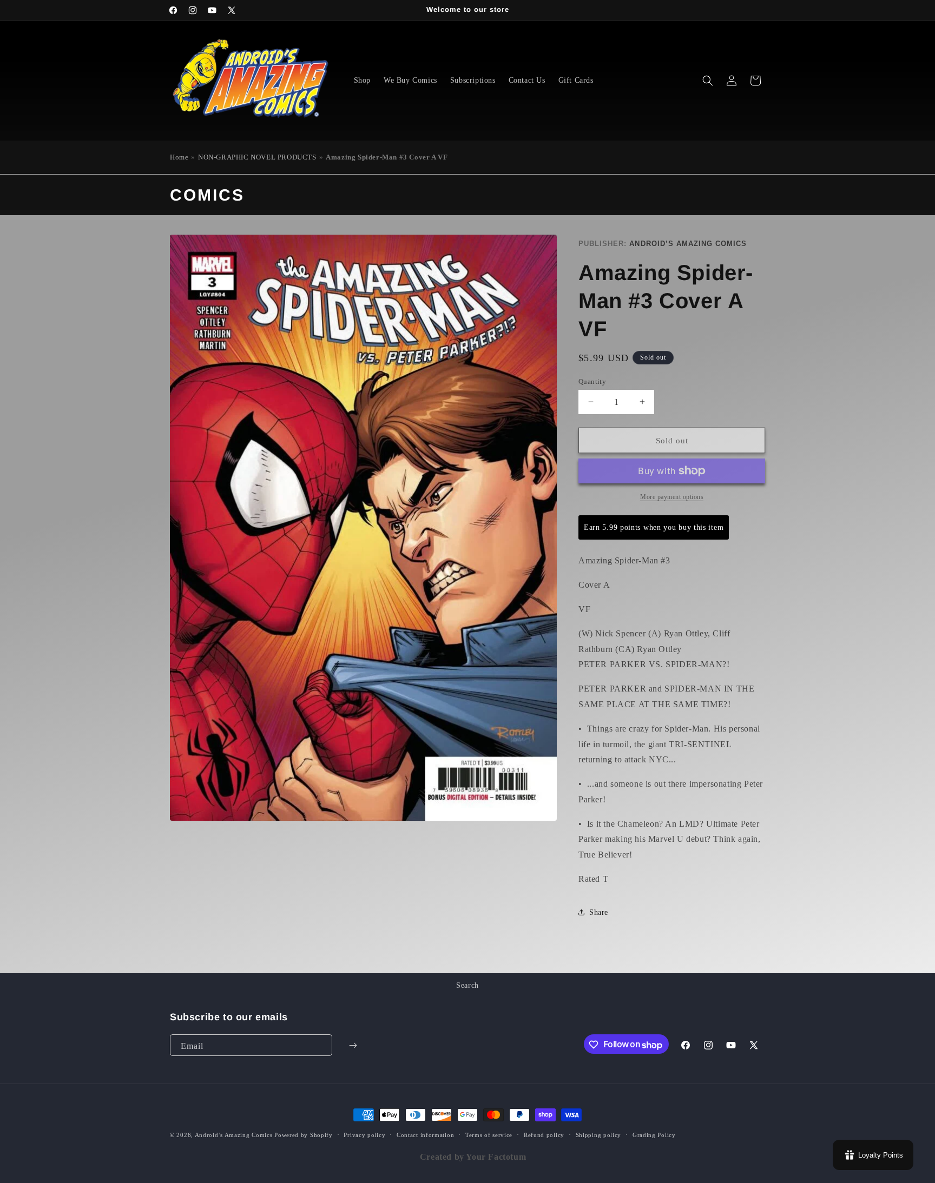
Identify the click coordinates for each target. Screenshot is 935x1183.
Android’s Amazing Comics (688, 244)
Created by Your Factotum (473, 1156)
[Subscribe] (353, 1045)
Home (179, 157)
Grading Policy (654, 1135)
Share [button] (598, 912)
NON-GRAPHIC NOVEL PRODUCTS (257, 157)
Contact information (425, 1135)
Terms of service (488, 1135)
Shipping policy (599, 1135)
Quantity (592, 381)
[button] (708, 80)
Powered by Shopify (303, 1135)
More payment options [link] (671, 497)
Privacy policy (364, 1135)
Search (467, 985)
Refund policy (544, 1135)
